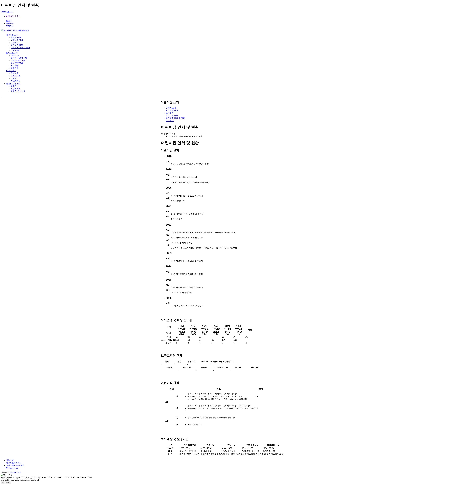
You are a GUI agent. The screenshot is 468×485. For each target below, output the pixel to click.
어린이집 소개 (12, 35)
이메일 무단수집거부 (15, 465)
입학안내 (15, 86)
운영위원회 (15, 89)
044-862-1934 (15, 472)
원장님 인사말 (17, 40)
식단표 (14, 78)
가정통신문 (15, 76)
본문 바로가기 (7, 12)
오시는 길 (15, 50)
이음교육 (15, 68)
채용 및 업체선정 (18, 91)
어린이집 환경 (17, 45)
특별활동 (15, 66)
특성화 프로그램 (18, 60)
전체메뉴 (10, 26)
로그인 (9, 21)
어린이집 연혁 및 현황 (20, 48)
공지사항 (15, 73)
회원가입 (10, 23)
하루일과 (15, 55)
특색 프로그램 (17, 63)
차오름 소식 (11, 71)
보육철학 (15, 43)
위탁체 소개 (16, 37)
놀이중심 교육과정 (19, 58)
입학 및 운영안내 (13, 83)
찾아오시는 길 (12, 468)
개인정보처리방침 (13, 463)
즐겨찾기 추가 (14, 16)
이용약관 (10, 460)
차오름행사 (15, 81)
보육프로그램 (12, 53)
